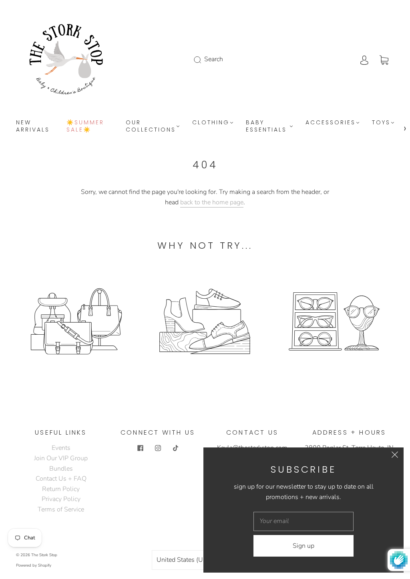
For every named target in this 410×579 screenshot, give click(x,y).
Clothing (210, 122)
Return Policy (61, 489)
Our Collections (151, 126)
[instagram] (158, 448)
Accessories (330, 122)
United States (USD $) (189, 559)
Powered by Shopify (33, 565)
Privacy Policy (61, 499)
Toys (381, 122)
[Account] (364, 59)
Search (213, 59)
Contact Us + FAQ (61, 478)
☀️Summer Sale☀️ (85, 126)
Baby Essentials (266, 126)
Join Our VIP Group (61, 458)
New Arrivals (33, 126)
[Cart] (384, 59)
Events (61, 447)
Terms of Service (61, 509)
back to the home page (211, 202)
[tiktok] (175, 448)
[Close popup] (395, 456)
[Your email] (303, 521)
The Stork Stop (44, 555)
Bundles (61, 468)
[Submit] (202, 59)
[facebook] (140, 448)
